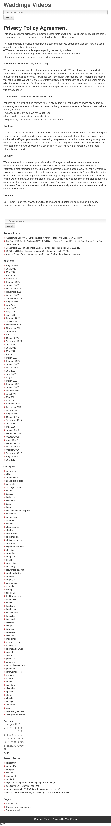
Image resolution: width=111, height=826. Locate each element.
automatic (10, 484)
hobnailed (10, 616)
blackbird (10, 500)
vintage (9, 701)
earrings (10, 576)
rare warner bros (14, 672)
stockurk (10, 779)
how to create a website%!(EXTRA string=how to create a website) (37, 792)
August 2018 (12, 440)
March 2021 (11, 400)
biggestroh (11, 763)
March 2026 (11, 278)
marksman (11, 639)
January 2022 (12, 387)
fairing (9, 589)
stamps (9, 695)
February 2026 (13, 282)
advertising (11, 471)
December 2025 (13, 288)
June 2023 (11, 348)
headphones (12, 609)
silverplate (11, 688)
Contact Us (11, 803)
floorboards (11, 593)
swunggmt (11, 776)
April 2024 (10, 334)
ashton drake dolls (14, 481)
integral (9, 625)
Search (8, 17)
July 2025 (10, 305)
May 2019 (10, 427)
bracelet (10, 507)
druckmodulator (13, 573)
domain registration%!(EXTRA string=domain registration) (33, 789)
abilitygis (10, 769)
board (8, 504)
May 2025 (10, 311)
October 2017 (12, 450)
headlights (11, 606)
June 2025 (11, 308)
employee (10, 579)
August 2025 (12, 301)
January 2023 (12, 364)
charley (9, 530)
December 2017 (13, 443)
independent (11, 619)
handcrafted (11, 599)
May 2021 (10, 397)
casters (9, 523)
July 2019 (10, 423)
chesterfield (11, 533)
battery (9, 490)
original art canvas (14, 649)
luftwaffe (10, 635)
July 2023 (10, 344)
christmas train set (15, 540)
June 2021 (11, 394)
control (9, 560)
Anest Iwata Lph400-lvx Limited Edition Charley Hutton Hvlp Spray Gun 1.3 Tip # (44, 238)
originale (10, 652)
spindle (9, 691)
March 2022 (11, 381)
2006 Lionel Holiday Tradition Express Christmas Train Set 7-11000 (37, 251)
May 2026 (10, 272)
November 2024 (13, 328)
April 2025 (10, 315)
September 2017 (14, 453)
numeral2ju (11, 766)
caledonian (11, 513)
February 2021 (13, 403)
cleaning (10, 550)
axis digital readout (15, 487)
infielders (10, 622)
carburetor (11, 520)
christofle (10, 543)
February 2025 (13, 318)
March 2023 (11, 357)
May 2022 (10, 377)
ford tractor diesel (14, 596)
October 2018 (12, 436)
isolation (10, 629)
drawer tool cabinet (15, 570)
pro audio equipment (15, 665)
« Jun (6, 753)
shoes (9, 681)
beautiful (10, 494)
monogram (11, 645)
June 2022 (11, 374)
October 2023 (12, 338)
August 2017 (12, 456)
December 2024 (13, 324)
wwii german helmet (15, 714)
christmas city (12, 537)
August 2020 (12, 413)
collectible (10, 553)
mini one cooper (13, 642)
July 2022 (10, 371)
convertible (11, 563)
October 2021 (12, 390)
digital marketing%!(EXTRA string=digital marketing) (30, 782)
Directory (39, 819)
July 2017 (10, 460)
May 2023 (10, 351)
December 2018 (13, 433)
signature (10, 685)
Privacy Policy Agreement (18, 807)
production (11, 668)
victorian (10, 698)
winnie (9, 708)
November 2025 (13, 292)
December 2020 (13, 407)
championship (12, 527)
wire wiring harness (15, 711)
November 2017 (13, 446)
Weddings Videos (27, 4)
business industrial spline (18, 510)
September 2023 (14, 341)
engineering (11, 583)
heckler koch (12, 612)
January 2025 (12, 321)
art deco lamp (12, 477)
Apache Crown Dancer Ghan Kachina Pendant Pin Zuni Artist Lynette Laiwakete (43, 254)
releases (10, 675)
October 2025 (12, 295)
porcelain (10, 662)
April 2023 (10, 354)
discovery (10, 566)
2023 (2, 824)
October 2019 (12, 417)
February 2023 (13, 361)
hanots (9, 602)
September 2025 (14, 298)
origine (9, 655)
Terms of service (14, 810)
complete (10, 556)
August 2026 (12, 265)
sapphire (10, 678)
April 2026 (10, 275)
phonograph (11, 658)
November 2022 (13, 367)
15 (19, 738)
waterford (10, 704)
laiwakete (10, 632)
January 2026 (12, 285)
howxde (9, 772)
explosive (10, 586)
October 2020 (12, 410)
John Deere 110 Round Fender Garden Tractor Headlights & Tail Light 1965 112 (43, 248)
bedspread (11, 497)
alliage (9, 474)
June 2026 (11, 269)
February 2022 (13, 384)
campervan (11, 517)
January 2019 (12, 430)
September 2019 (14, 420)
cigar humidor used (15, 546)
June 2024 (11, 331)
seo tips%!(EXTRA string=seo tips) (22, 786)
